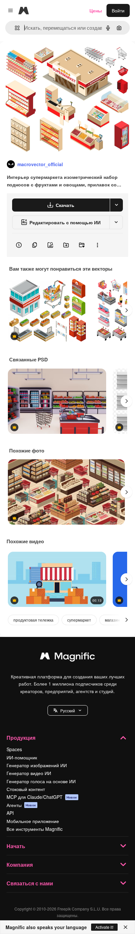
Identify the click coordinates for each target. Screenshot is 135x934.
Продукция (21, 737)
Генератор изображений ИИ (37, 765)
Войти (118, 10)
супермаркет (79, 620)
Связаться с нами (30, 883)
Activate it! (104, 927)
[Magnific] (67, 657)
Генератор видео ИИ (29, 773)
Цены (95, 10)
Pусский (67, 710)
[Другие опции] (97, 245)
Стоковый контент (26, 789)
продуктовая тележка (33, 620)
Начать (16, 846)
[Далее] (126, 310)
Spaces (14, 749)
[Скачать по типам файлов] (116, 205)
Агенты (21, 805)
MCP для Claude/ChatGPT (42, 797)
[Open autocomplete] (15, 27)
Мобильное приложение (33, 821)
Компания (20, 864)
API (10, 813)
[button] (68, 710)
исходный (44, 56)
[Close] (125, 927)
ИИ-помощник (22, 757)
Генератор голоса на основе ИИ (41, 781)
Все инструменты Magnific (35, 829)
